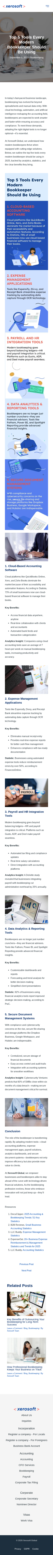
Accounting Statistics (33, 1250)
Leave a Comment (14, 1328)
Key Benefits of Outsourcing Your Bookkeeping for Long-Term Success (25, 1322)
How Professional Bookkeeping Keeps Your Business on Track (24, 1368)
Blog (25, 1328)
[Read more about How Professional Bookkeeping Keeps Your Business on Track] (26, 1350)
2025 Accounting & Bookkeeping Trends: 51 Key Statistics (27, 1217)
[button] (47, 6)
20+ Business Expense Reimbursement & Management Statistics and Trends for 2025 (29, 1243)
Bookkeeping (37, 57)
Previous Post (26, 1264)
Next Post (26, 1270)
